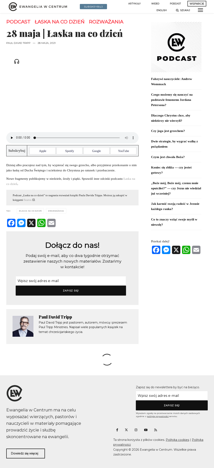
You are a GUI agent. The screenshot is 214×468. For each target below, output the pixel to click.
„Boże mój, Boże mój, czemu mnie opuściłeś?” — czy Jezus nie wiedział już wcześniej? (176, 188)
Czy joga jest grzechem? (168, 131)
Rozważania (57, 211)
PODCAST (175, 3)
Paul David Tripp (18, 42)
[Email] (51, 223)
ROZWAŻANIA (106, 21)
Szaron (28, 199)
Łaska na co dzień (60, 21)
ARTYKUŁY (134, 3)
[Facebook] (11, 223)
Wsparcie (197, 3)
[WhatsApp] (41, 223)
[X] (31, 223)
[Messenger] (21, 223)
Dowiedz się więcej (24, 453)
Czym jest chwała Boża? (168, 157)
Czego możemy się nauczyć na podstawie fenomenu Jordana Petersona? (172, 100)
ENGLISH (162, 10)
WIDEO (155, 3)
